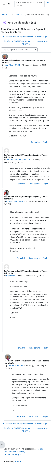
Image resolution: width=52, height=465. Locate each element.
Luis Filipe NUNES (12, 65)
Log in (47, 3)
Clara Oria (10, 276)
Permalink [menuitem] (35, 142)
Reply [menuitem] (45, 142)
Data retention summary (14, 452)
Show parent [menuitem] (34, 184)
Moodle (18, 461)
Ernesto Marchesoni (15, 201)
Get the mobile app (12, 454)
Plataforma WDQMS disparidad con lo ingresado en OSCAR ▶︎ (26, 42)
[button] (10, 4)
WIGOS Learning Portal (6, 14)
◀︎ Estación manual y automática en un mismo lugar (25, 37)
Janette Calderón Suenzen (18, 160)
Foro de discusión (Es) (20, 14)
